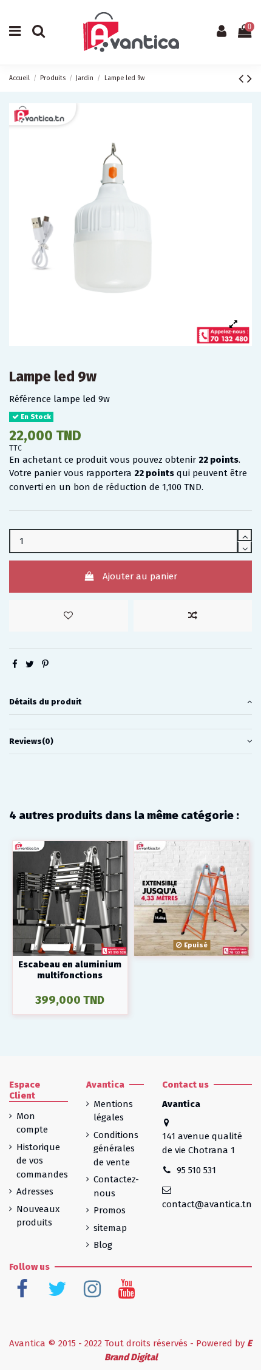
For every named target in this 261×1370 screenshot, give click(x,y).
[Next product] (249, 78)
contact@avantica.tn (207, 1204)
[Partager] (15, 664)
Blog (102, 1244)
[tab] (130, 702)
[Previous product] (243, 78)
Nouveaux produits (37, 1216)
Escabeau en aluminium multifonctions (69, 970)
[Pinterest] (45, 664)
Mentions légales (113, 1111)
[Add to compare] (193, 616)
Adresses (34, 1191)
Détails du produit (45, 701)
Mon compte (32, 1123)
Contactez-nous (116, 1186)
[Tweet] (29, 664)
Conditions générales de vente (115, 1149)
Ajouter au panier (140, 576)
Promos (109, 1210)
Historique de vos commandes (42, 1161)
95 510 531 (196, 1170)
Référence (30, 399)
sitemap (110, 1227)
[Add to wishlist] (68, 616)
